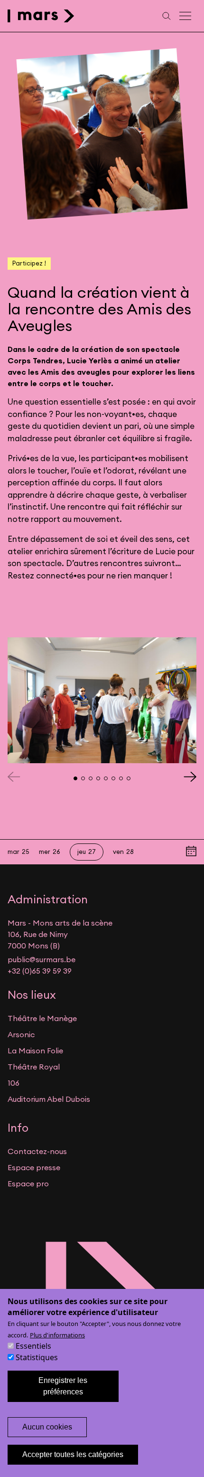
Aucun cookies (47, 1427)
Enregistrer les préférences (62, 1386)
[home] (41, 15)
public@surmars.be (41, 959)
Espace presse (34, 1167)
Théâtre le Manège (42, 1018)
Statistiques (37, 1357)
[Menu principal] (186, 16)
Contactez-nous (37, 1151)
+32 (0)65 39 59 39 (40, 970)
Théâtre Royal (34, 1066)
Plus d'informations (57, 1335)
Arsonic (21, 1034)
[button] (190, 776)
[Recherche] (166, 16)
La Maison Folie (35, 1050)
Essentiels (33, 1346)
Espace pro (28, 1183)
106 (13, 1083)
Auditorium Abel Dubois (49, 1099)
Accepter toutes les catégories (72, 1454)
